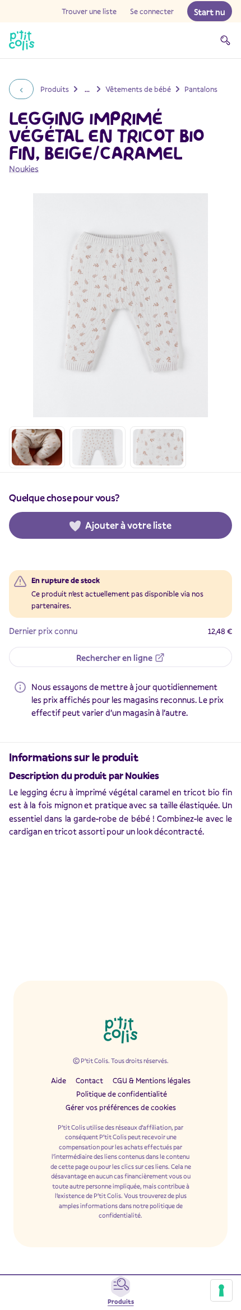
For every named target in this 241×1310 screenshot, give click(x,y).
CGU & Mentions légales (152, 1080)
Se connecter (152, 11)
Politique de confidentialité (121, 1094)
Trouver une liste (89, 11)
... (87, 89)
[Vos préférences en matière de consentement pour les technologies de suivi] (221, 1290)
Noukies (24, 168)
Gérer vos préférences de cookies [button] (121, 1107)
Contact (89, 1080)
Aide (58, 1080)
